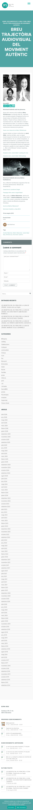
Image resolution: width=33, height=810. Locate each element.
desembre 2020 (5, 593)
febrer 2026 (4, 428)
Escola (3, 369)
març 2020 (4, 615)
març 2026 (4, 425)
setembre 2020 (5, 601)
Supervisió (4, 400)
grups (3, 375)
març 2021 (4, 584)
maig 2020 (4, 610)
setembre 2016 (5, 671)
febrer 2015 (4, 682)
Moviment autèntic (18, 234)
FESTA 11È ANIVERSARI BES (13, 733)
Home (4, 21)
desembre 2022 (5, 529)
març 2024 (4, 490)
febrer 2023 (4, 523)
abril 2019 (4, 640)
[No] (31, 804)
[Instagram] (4, 106)
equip (3, 366)
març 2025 (4, 456)
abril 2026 (4, 422)
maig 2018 (4, 654)
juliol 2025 (4, 445)
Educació (4, 361)
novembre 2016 (5, 665)
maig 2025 (4, 450)
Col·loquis (4, 347)
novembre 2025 (5, 436)
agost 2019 (4, 632)
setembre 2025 (5, 442)
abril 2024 (4, 487)
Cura (20, 21)
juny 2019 (4, 635)
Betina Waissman (17, 233)
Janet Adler (26, 233)
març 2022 (4, 551)
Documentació (12, 21)
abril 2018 (4, 657)
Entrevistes (4, 364)
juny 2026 (4, 417)
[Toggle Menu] (29, 3)
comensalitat (5, 350)
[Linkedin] (10, 106)
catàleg (3, 341)
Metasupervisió (10, 723)
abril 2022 (4, 548)
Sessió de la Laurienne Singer (11, 189)
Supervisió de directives (12, 728)
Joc (2, 383)
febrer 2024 (4, 492)
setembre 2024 (5, 473)
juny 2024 (4, 481)
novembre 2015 (5, 674)
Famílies (3, 372)
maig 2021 (4, 579)
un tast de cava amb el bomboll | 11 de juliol (17, 746)
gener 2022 (4, 557)
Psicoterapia (4, 394)
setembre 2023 (5, 506)
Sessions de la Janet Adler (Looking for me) (15, 153)
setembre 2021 (5, 568)
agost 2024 (4, 476)
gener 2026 (4, 431)
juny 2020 (4, 607)
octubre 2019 (5, 626)
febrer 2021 (4, 587)
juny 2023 (4, 512)
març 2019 (4, 643)
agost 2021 (4, 570)
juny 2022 (4, 543)
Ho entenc (11, 807)
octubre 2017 (5, 660)
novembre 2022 (5, 531)
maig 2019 (4, 637)
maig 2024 (4, 484)
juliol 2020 (4, 604)
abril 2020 (4, 612)
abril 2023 (4, 517)
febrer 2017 (4, 663)
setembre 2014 (5, 685)
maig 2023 (4, 515)
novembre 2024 (5, 467)
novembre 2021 (5, 562)
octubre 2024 (5, 470)
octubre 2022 (5, 534)
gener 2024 (4, 495)
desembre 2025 (5, 434)
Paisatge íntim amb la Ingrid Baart (13, 192)
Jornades (4, 386)
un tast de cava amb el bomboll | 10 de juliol (18, 751)
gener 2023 (4, 526)
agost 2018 (4, 651)
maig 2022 (4, 545)
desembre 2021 (5, 559)
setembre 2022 (5, 537)
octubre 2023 (5, 503)
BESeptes (4, 339)
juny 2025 (4, 448)
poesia (3, 392)
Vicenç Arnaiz (5, 403)
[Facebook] (13, 106)
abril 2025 (4, 453)
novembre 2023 (5, 501)
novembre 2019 (5, 624)
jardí (2, 380)
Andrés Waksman (7, 233)
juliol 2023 (4, 509)
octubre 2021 (5, 565)
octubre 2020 (5, 598)
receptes (3, 397)
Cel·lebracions (5, 344)
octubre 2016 (5, 668)
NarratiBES (4, 389)
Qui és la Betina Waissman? (11, 206)
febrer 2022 (4, 554)
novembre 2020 (5, 596)
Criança (3, 353)
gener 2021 (4, 590)
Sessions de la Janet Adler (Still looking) (14, 156)
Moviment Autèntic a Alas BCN (12, 209)
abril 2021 (4, 582)
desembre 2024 (5, 464)
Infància (3, 378)
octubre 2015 (5, 677)
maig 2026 (4, 420)
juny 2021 (4, 576)
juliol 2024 (4, 478)
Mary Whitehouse (7, 234)
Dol (2, 358)
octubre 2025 (5, 439)
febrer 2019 (4, 646)
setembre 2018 (5, 649)
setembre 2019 (5, 629)
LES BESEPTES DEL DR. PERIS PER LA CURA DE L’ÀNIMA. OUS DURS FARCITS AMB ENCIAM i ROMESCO (15, 311)
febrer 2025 (4, 459)
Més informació (21, 807)
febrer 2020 (4, 618)
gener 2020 (4, 621)
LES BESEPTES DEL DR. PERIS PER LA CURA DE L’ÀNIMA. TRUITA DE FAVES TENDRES (18, 787)
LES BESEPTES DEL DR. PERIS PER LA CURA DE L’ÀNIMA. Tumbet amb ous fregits (18, 772)
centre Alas (6, 199)
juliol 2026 (4, 414)
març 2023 (4, 520)
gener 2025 (4, 462)
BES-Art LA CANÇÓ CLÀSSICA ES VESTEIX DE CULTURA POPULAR (18, 757)
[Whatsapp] (7, 106)
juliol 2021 (4, 573)
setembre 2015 (5, 679)
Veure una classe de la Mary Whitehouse (14, 130)
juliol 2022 (4, 540)
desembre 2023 (5, 498)
